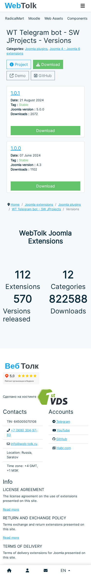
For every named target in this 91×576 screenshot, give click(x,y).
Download (50, 64)
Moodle (34, 18)
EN (64, 570)
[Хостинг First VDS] (53, 397)
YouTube (63, 430)
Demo (20, 75)
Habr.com (64, 448)
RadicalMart (14, 18)
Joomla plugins (36, 49)
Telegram (63, 421)
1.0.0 (16, 148)
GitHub (44, 75)
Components (77, 18)
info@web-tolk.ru (24, 444)
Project (21, 64)
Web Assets (53, 18)
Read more (11, 509)
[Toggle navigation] (82, 5)
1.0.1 (15, 93)
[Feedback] (45, 570)
